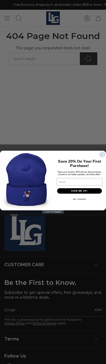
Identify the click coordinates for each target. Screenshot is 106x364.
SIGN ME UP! (79, 191)
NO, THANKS (79, 199)
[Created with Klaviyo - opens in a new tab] (53, 212)
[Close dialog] (102, 154)
